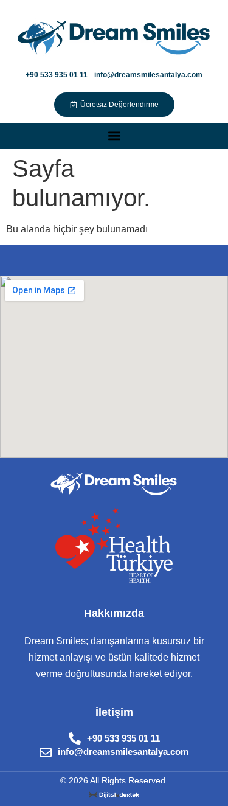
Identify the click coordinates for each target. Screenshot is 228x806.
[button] (114, 136)
